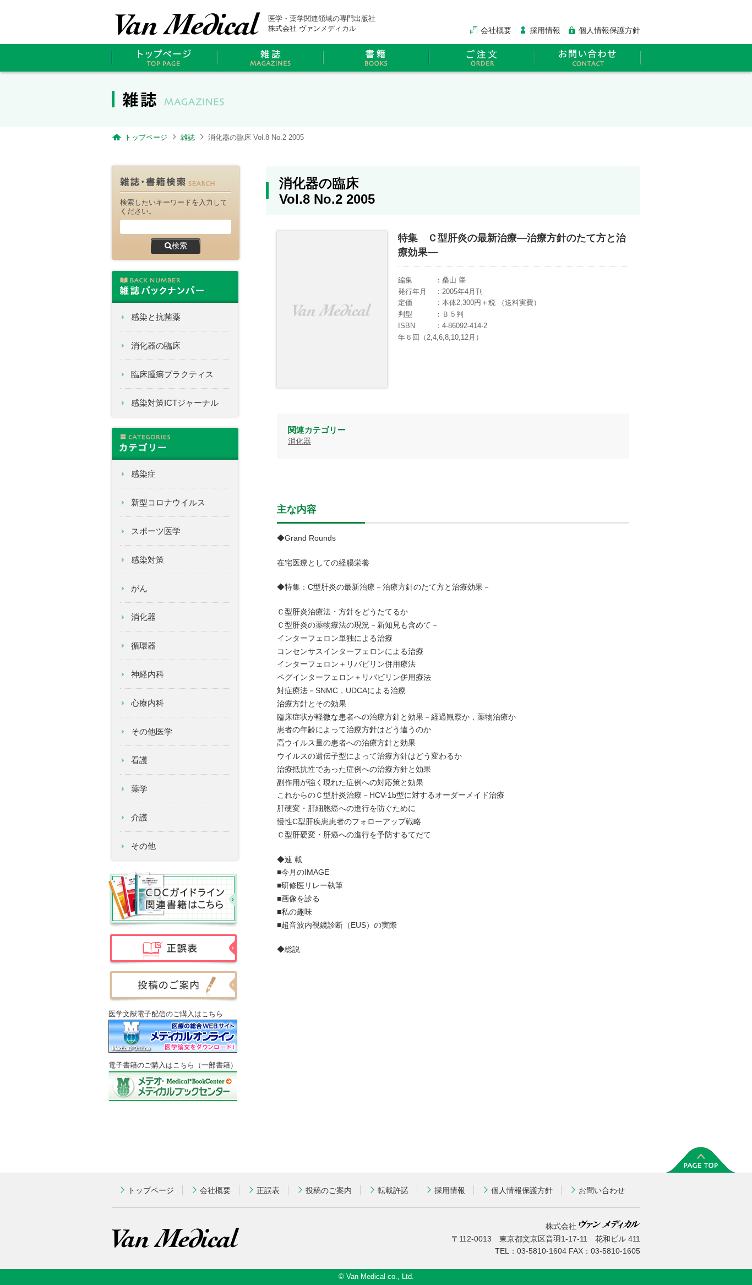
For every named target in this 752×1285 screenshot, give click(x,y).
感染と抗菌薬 (156, 317)
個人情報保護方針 (609, 30)
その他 (143, 846)
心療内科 (147, 702)
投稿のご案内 (329, 1190)
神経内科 (147, 674)
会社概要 (496, 30)
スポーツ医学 (156, 531)
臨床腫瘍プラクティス (172, 374)
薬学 (139, 788)
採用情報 (545, 30)
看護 (139, 760)
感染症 (143, 473)
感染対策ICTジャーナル (175, 402)
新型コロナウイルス (168, 502)
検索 (179, 245)
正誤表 (268, 1190)
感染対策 (147, 559)
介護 (139, 817)
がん (139, 588)
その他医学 (151, 731)
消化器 (143, 617)
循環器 (143, 645)
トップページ (151, 1190)
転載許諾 (393, 1190)
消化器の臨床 (156, 345)
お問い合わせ (602, 1190)
